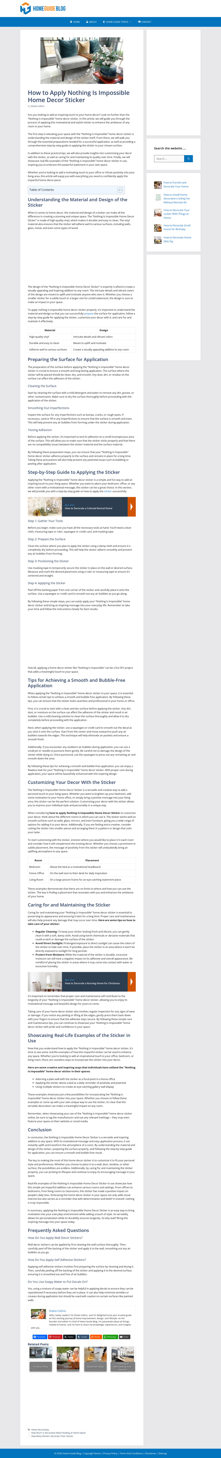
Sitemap (162, 1453)
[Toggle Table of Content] (118, 190)
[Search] (188, 158)
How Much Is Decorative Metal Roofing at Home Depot (58, 1432)
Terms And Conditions (131, 1453)
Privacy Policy (110, 1453)
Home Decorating (40, 1429)
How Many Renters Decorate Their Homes (52, 1436)
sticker (108, 491)
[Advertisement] (146, 8)
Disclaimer (150, 1453)
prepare (89, 313)
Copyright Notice (92, 1453)
